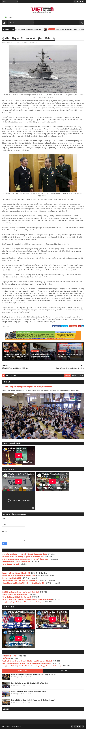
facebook (80, 375)
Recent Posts (22, 671)
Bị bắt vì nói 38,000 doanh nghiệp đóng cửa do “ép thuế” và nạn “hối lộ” (25, 559)
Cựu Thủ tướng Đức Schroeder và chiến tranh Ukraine (51, 29)
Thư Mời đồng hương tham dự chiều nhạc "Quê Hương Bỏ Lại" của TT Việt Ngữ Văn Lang (16, 355)
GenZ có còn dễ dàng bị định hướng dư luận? (16, 561)
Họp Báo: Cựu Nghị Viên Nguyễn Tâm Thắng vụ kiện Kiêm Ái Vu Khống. (70, 355)
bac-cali (6, 351)
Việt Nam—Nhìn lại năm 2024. (11, 578)
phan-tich (32, 29)
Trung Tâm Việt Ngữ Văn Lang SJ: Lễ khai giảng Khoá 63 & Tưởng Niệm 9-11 (42, 355)
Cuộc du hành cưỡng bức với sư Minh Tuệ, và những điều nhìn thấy (23, 583)
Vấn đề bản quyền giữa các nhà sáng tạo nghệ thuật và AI (20, 592)
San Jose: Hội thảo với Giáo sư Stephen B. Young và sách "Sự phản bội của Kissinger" (33, 700)
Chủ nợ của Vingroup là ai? (10, 564)
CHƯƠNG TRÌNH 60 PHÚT (9, 656)
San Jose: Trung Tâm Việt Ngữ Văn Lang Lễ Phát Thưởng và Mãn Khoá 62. (27, 386)
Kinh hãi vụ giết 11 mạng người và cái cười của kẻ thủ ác (19, 580)
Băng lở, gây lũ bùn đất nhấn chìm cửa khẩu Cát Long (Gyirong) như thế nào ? (27, 661)
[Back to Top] (83, 726)
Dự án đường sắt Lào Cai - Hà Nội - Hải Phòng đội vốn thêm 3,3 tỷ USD (24, 554)
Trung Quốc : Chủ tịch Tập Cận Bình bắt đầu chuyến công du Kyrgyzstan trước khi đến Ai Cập (32, 666)
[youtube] (75, 1)
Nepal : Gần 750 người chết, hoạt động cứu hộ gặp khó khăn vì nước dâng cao (26, 663)
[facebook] (77, 1)
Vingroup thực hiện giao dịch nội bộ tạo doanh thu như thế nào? (23, 556)
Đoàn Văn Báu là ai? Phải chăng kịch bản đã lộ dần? (18, 575)
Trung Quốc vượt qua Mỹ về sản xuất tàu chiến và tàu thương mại (23, 602)
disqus (74, 375)
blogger (67, 375)
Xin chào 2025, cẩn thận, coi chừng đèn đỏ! (16, 573)
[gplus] (83, 1)
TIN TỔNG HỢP (6, 658)
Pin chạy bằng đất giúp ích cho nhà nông (15, 594)
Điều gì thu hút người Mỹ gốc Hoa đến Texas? (16, 597)
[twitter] (80, 1)
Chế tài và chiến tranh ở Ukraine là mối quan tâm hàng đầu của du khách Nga (27, 599)
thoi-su (34, 42)
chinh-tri (29, 42)
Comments (64, 671)
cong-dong (35, 351)
